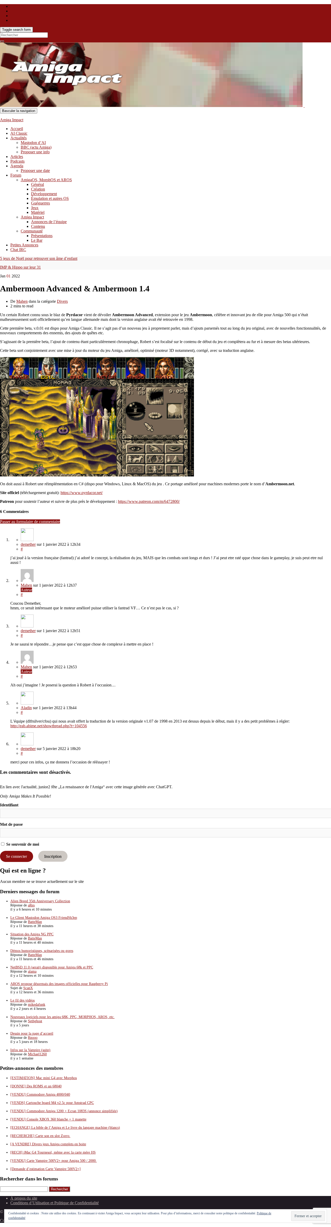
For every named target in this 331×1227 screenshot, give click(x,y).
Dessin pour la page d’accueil (31, 1033)
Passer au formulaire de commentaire (30, 521)
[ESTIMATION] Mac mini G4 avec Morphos (43, 1078)
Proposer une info (35, 152)
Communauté (32, 231)
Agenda (16, 166)
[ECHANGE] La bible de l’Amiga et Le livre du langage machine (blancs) (65, 1128)
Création (38, 189)
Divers (62, 301)
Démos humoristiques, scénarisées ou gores (41, 951)
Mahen (22, 301)
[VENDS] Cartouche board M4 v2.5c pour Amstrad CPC (52, 1103)
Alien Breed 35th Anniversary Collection (40, 901)
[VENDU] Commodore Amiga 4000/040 (40, 1094)
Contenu (38, 226)
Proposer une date (35, 170)
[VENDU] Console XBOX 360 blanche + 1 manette (48, 1119)
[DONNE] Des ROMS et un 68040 (36, 1086)
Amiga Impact (11, 120)
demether (28, 544)
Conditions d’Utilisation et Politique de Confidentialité (54, 1203)
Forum (15, 175)
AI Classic (18, 133)
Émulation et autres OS (50, 198)
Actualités (18, 138)
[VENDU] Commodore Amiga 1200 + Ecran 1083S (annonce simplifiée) (64, 1111)
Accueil (16, 128)
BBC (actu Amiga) (36, 147)
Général (37, 184)
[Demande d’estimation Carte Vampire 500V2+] (45, 1169)
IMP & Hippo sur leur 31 (20, 267)
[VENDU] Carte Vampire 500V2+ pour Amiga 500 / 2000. (53, 1161)
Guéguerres (40, 203)
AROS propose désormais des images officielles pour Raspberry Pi (59, 984)
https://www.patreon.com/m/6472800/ (149, 501)
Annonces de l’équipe (49, 221)
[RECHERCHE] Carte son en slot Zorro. (40, 1136)
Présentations (41, 235)
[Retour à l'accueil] (304, 105)
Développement (44, 194)
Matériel (37, 212)
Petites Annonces (24, 245)
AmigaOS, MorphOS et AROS (46, 180)
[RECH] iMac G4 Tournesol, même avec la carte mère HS (53, 1152)
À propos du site (23, 1198)
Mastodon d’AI (33, 142)
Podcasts (17, 161)
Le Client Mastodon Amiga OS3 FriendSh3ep (43, 918)
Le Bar (36, 240)
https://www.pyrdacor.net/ (82, 492)
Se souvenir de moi (22, 844)
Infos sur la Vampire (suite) (30, 1050)
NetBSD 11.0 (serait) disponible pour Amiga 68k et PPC (51, 967)
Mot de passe (11, 824)
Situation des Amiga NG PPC (32, 934)
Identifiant (9, 805)
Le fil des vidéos (22, 1000)
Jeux (35, 208)
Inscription (53, 856)
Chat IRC (18, 249)
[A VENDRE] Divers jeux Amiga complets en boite (48, 1144)
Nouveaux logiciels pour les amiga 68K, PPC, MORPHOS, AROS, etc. (62, 1017)
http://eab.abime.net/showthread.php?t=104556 (48, 726)
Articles (16, 156)
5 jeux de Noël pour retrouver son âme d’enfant (38, 258)
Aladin (26, 708)
